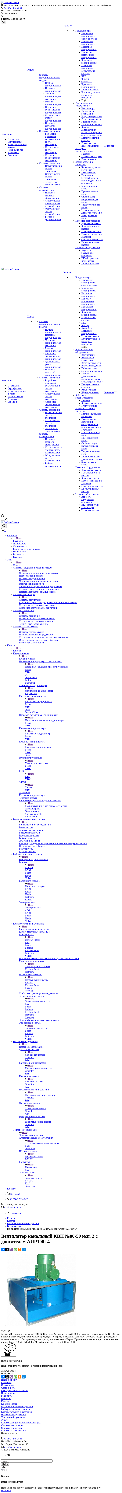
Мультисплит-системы (88, 72)
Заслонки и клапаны (91, 124)
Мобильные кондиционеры (89, 42)
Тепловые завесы (90, 263)
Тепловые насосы (90, 89)
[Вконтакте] (8, 1455)
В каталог (6, 1490)
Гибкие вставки (89, 121)
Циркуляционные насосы (38, 1121)
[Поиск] (3, 22)
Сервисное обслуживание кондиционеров (53, 110)
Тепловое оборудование (87, 247)
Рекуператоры (88, 143)
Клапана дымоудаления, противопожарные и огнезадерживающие (92, 131)
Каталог (68, 25)
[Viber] (11, 1249)
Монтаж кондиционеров (53, 103)
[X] (7, 1249)
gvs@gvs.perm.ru (12, 1207)
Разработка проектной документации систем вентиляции (52, 139)
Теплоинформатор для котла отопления (91, 211)
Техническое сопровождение (53, 183)
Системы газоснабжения (46, 188)
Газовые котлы (88, 172)
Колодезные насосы (91, 231)
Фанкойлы (86, 81)
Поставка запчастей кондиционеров (53, 126)
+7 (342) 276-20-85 (13, 8)
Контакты (109, 146)
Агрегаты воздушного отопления (87, 253)
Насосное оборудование (87, 220)
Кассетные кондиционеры (89, 48)
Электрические (89, 159)
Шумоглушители (90, 146)
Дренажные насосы (91, 223)
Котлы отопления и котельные (85, 163)
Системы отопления (49, 163)
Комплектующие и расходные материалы (90, 95)
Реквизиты (13, 152)
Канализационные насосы (38, 1068)
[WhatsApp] (15, 1249)
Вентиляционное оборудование (84, 104)
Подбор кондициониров (53, 84)
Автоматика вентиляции (87, 112)
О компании (14, 139)
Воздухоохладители (91, 119)
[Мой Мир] (24, 1249)
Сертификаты (15, 142)
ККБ (83, 76)
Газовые (85, 154)
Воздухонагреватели (91, 116)
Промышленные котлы (36, 980)
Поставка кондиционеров (53, 89)
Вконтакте (16, 1213)
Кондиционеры (83, 30)
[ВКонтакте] (3, 1249)
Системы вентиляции (50, 131)
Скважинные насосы (92, 239)
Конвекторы (87, 261)
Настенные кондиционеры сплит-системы (89, 36)
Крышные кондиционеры (89, 85)
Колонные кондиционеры (89, 66)
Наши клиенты (15, 150)
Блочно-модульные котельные (91, 168)
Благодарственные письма (14, 1390)
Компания (7, 134)
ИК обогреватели (90, 258)
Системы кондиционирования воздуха (49, 77)
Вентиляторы (88, 108)
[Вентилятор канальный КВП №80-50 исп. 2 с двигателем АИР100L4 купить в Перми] (41, 1325)
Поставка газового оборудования (52, 195)
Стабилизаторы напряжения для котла (89, 199)
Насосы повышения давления (40, 1095)
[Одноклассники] (19, 1249)
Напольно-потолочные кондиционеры (89, 55)
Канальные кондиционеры (89, 61)
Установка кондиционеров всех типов (53, 96)
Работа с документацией (53, 218)
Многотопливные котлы (37, 966)
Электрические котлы (36, 1028)
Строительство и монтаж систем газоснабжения (53, 203)
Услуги (30, 70)
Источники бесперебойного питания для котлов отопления (91, 179)
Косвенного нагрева (91, 156)
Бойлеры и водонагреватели (84, 149)
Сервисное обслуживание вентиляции (52, 158)
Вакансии (13, 155)
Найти (5, 1464)
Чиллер (85, 79)
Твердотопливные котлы (37, 1001)
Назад (19, 538)
